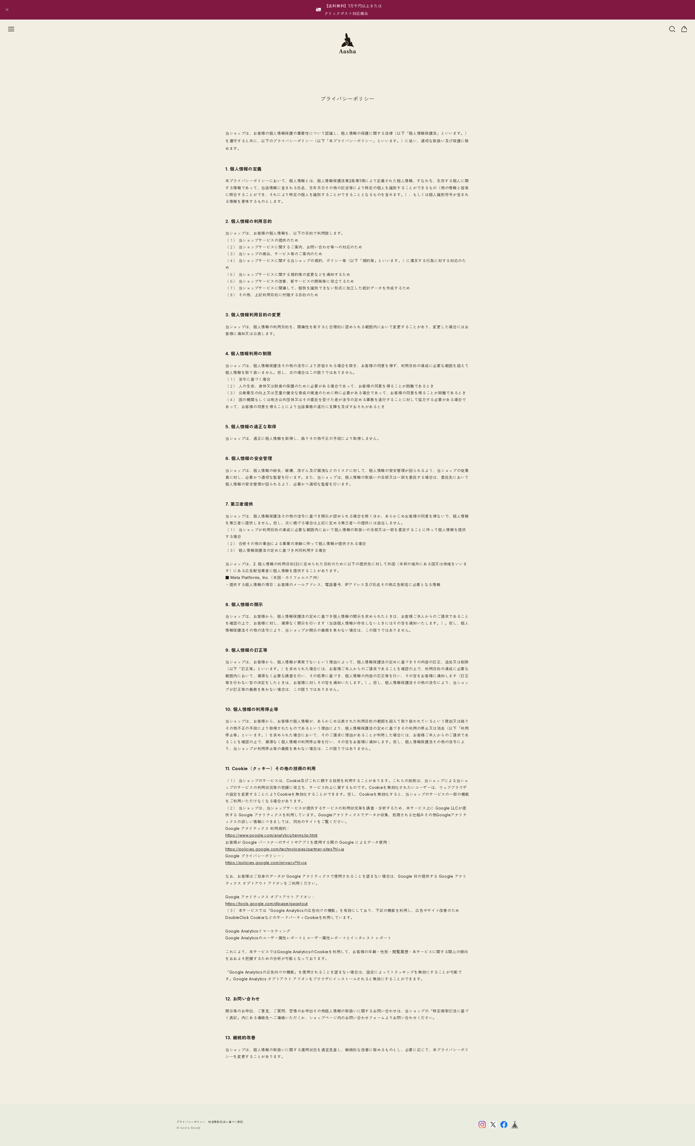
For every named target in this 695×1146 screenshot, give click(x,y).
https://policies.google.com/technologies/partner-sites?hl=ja (284, 849)
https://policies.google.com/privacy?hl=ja (266, 862)
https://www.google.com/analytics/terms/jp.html (271, 835)
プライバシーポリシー (191, 1121)
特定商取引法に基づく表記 (225, 1121)
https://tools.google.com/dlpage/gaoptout (266, 903)
